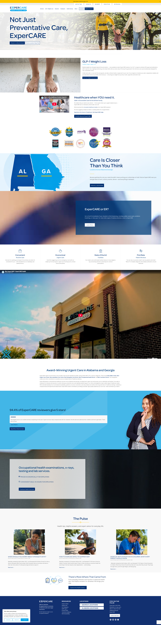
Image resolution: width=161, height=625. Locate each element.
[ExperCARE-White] (46, 601)
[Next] (106, 416)
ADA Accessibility (66, 613)
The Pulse (80, 518)
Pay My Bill (97, 4)
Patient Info (64, 605)
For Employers (65, 607)
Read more (10, 567)
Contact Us (88, 4)
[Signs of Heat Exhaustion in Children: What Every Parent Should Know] (131, 542)
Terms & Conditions (66, 612)
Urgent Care (27, 558)
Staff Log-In (64, 608)
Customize (8, 619)
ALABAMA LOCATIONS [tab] (90, 608)
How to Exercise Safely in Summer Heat (74, 557)
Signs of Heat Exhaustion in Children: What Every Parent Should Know (130, 557)
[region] (16, 615)
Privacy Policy (65, 610)
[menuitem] (78, 4)
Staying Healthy (20, 558)
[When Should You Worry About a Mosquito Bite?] (29, 542)
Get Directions (117, 4)
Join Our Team (78, 4)
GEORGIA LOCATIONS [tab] (90, 605)
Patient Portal (107, 4)
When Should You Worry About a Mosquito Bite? (27, 557)
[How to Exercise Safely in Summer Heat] (80, 542)
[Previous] (103, 416)
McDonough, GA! (84, 1)
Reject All (16, 619)
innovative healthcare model (90, 107)
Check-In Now (65, 603)
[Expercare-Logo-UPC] (18, 10)
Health (15, 558)
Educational (11, 558)
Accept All (25, 619)
